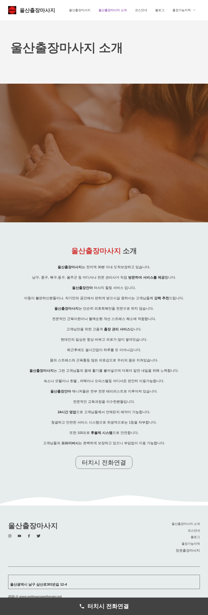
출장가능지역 (181, 10)
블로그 (159, 10)
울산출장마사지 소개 (113, 10)
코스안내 (141, 10)
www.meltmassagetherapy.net (40, 596)
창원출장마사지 (188, 550)
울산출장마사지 (37, 10)
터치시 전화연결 (104, 462)
